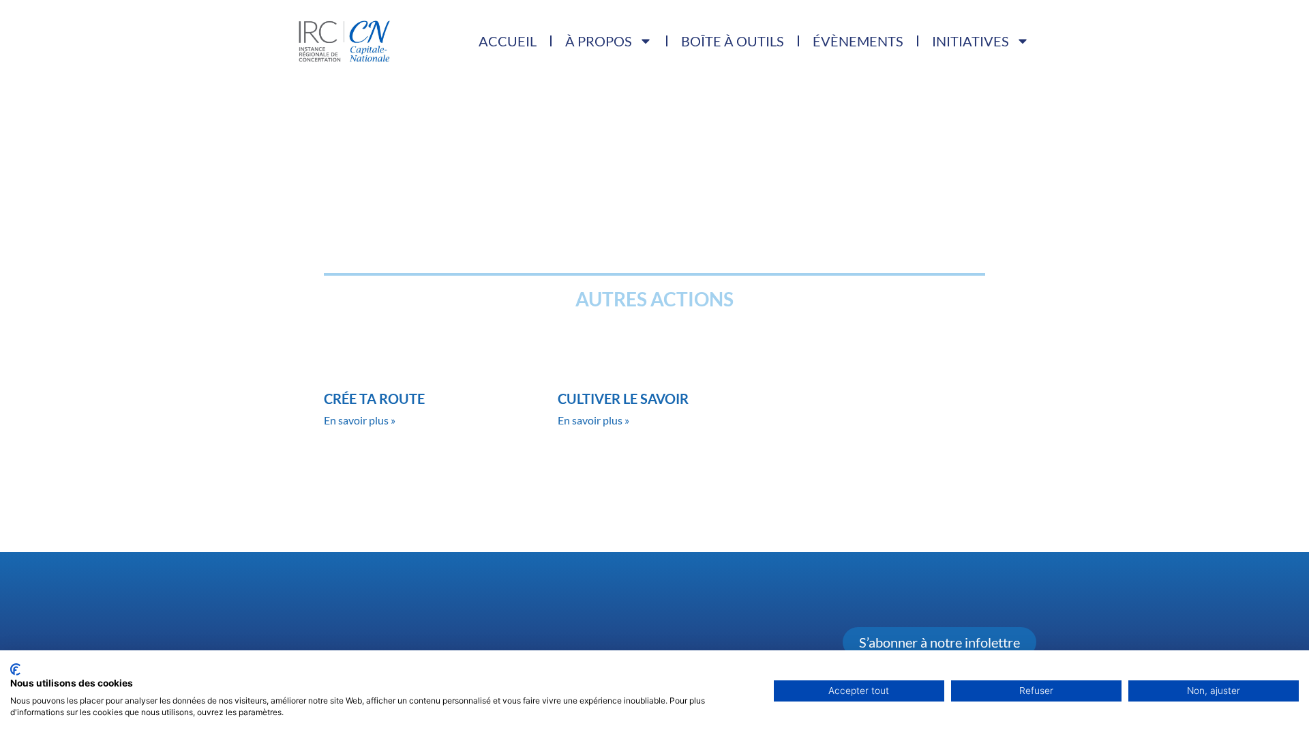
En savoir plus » (359, 420)
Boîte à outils (732, 41)
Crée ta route (374, 398)
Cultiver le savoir (623, 398)
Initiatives (970, 41)
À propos (598, 41)
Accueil (508, 41)
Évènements (858, 41)
